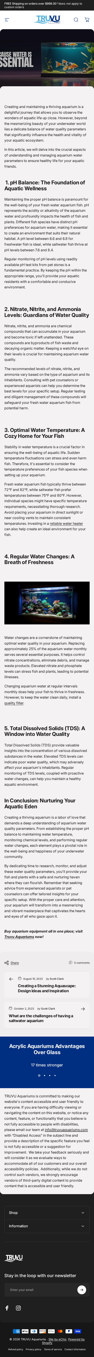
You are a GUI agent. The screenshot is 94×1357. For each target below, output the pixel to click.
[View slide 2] (44, 1075)
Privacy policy (33, 1349)
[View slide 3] (49, 1075)
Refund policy (15, 1349)
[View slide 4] (54, 1075)
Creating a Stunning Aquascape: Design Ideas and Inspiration (47, 988)
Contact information (75, 1349)
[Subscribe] (81, 1289)
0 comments (82, 962)
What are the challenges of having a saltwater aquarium (41, 1018)
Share (14, 963)
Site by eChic (57, 1339)
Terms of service (53, 1349)
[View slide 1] (39, 1075)
